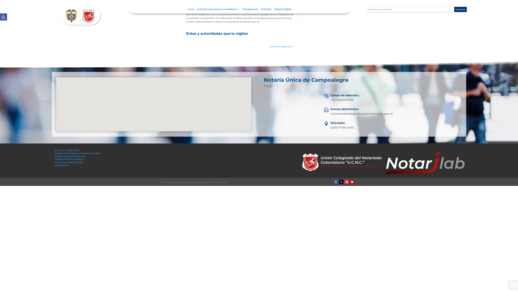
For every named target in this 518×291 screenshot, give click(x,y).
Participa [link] (266, 9)
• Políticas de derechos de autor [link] (69, 156)
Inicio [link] (191, 9)
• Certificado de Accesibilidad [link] (68, 159)
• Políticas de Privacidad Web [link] (68, 162)
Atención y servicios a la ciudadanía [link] (217, 9)
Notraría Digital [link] (283, 9)
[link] (3, 16)
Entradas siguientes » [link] (281, 46)
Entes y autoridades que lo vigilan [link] (217, 33)
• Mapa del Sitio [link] (61, 165)
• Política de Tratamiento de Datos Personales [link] (76, 153)
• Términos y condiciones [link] (66, 150)
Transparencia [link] (250, 9)
